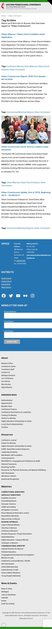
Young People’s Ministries (11, 576)
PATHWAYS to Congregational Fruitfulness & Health (20, 461)
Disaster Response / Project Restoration (16, 534)
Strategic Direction (8, 375)
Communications (7, 458)
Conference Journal (8, 440)
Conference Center (8, 366)
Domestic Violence (8, 504)
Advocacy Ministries (11, 495)
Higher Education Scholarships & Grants (16, 421)
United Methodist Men (9, 567)
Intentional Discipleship (10, 479)
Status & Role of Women (10, 519)
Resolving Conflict (8, 467)
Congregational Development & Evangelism (17, 555)
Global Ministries (7, 537)
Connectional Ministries (12, 492)
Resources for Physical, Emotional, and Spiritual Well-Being (23, 470)
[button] (48, 9)
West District (6, 287)
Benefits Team (6, 406)
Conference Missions (9, 531)
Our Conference (7, 378)
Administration (7, 400)
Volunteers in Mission (9, 543)
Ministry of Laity (7, 558)
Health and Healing (8, 507)
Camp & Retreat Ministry (10, 525)
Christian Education (8, 552)
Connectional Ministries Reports (20, 112)
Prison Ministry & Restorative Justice (15, 513)
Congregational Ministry (13, 546)
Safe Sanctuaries (7, 473)
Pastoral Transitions (9, 464)
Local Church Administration (12, 424)
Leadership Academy (9, 452)
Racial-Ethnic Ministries (10, 516)
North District (6, 278)
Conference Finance (9, 409)
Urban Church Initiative (30, 182)
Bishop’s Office (7, 363)
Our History (5, 381)
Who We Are (6, 384)
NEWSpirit (5, 592)
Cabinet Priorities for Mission (12, 549)
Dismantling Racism (8, 501)
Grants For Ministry (8, 418)
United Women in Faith (9, 570)
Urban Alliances (30, 66)
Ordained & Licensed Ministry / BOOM (15, 561)
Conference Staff (7, 369)
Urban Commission (17, 70)
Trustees (4, 427)
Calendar (4, 598)
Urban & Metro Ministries (10, 573)
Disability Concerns (8, 498)
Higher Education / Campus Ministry (14, 540)
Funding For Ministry (9, 415)
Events (3, 601)
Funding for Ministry (15, 66)
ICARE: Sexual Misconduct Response (15, 449)
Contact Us (5, 372)
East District (5, 284)
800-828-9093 (21, 261)
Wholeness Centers (8, 476)
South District (6, 281)
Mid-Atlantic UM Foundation (11, 455)
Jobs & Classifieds (8, 595)
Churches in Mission (9, 528)
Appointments (6, 387)
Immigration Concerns (9, 510)
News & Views (6, 589)
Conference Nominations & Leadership (16, 412)
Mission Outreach (9, 522)
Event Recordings (8, 604)
